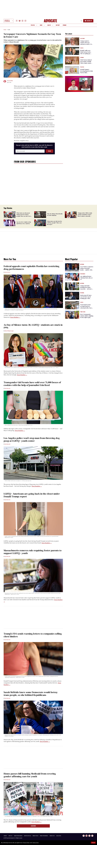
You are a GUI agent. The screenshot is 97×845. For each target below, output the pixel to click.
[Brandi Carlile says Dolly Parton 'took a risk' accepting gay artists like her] (72, 51)
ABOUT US (10, 835)
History (58, 25)
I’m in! (49, 151)
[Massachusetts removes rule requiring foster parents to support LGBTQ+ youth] (33, 575)
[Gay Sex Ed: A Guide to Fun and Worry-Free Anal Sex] (9, 222)
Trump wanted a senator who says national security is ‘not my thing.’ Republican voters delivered (86, 44)
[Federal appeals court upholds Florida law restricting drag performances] (33, 291)
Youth (9, 29)
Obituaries (82, 273)
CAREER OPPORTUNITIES (18, 835)
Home (5, 29)
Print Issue (82, 311)
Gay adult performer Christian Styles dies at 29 (86, 277)
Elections (82, 38)
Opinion (64, 25)
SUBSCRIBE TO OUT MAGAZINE (7, 21)
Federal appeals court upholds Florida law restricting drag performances (31, 268)
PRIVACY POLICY (35, 835)
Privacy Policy (26, 842)
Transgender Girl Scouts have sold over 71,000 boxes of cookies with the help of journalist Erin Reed (32, 384)
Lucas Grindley (10, 80)
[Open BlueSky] (20, 21)
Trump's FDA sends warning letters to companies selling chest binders (33, 635)
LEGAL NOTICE (58, 835)
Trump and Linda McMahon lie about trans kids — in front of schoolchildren (86, 288)
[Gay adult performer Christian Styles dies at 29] (72, 276)
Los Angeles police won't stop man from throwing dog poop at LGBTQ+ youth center (32, 439)
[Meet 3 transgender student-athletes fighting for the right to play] (72, 314)
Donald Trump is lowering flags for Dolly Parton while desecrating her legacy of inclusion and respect (86, 73)
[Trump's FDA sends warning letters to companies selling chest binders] (33, 658)
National (82, 264)
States (81, 302)
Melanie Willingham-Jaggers (9, 330)
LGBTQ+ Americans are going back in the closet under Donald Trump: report (32, 495)
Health (49, 25)
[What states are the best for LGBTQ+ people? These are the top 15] (40, 222)
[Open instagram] (25, 21)
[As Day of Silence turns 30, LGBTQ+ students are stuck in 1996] (33, 349)
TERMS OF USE (52, 835)
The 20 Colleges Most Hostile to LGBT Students (55, 214)
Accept (93, 842)
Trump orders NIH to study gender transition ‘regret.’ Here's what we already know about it (85, 215)
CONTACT (5, 835)
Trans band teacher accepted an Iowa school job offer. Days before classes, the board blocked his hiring (86, 308)
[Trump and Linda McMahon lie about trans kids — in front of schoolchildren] (72, 286)
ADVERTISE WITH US (27, 835)
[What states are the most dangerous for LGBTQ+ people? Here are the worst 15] (9, 214)
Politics (33, 25)
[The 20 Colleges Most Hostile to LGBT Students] (40, 214)
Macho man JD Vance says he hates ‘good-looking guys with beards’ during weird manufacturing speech (86, 298)
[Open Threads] (22, 21)
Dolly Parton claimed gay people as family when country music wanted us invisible (86, 62)
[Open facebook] (17, 21)
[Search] (81, 21)
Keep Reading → (15, 317)
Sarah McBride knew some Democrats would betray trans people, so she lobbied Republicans (31, 694)
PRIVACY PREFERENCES (44, 835)
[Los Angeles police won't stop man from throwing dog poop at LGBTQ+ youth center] (33, 463)
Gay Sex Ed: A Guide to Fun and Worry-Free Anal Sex (23, 222)
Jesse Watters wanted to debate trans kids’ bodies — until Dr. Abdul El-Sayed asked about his (86, 270)
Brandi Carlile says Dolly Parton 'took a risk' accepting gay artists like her (85, 53)
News (41, 25)
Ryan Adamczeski (7, 388)
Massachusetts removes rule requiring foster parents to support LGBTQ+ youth (32, 552)
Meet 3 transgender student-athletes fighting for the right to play (86, 315)
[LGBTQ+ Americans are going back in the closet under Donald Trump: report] (33, 518)
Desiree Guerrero (7, 272)
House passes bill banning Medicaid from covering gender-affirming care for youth (30, 775)
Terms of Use (35, 842)
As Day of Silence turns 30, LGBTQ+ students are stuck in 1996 (33, 326)
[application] (79, 84)
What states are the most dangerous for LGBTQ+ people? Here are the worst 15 (23, 215)
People (81, 48)
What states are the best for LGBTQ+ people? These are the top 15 (54, 222)
